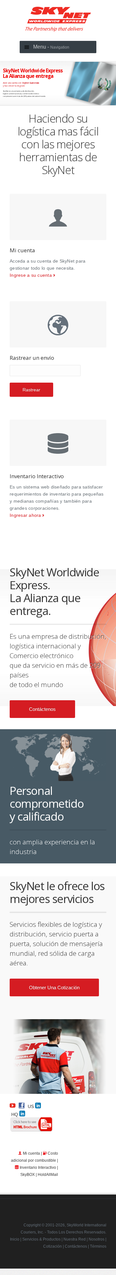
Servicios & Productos (41, 1239)
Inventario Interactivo (38, 1167)
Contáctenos (42, 709)
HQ (15, 1114)
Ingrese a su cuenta (31, 275)
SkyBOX (27, 1174)
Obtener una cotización (54, 987)
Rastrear (31, 389)
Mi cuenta (31, 1153)
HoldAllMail (48, 1174)
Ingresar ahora (25, 515)
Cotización (52, 1246)
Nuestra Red (74, 1239)
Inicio (14, 1239)
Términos (98, 1246)
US (31, 1106)
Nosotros (96, 1239)
